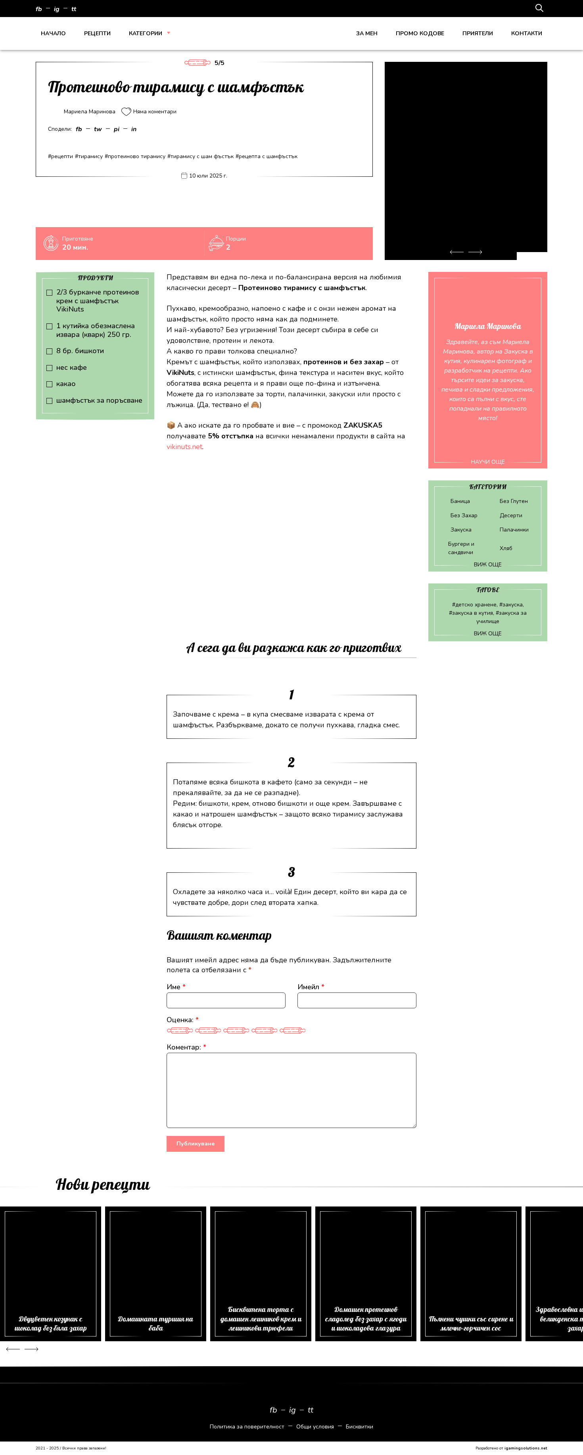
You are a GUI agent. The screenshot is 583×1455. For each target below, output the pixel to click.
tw (98, 129)
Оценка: (183, 1019)
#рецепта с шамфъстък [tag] (266, 156)
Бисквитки (359, 1426)
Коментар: (186, 1047)
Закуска (461, 529)
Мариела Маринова (89, 111)
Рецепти (97, 33)
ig (56, 9)
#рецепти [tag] (60, 156)
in (133, 129)
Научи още (488, 462)
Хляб (506, 548)
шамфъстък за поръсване (99, 400)
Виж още (488, 564)
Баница (460, 501)
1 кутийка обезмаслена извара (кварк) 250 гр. (95, 330)
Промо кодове (420, 33)
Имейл (310, 986)
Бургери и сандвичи (461, 548)
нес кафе (71, 367)
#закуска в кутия (471, 612)
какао (66, 384)
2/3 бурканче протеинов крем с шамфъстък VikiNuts (97, 301)
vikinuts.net (184, 446)
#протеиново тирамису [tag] (135, 156)
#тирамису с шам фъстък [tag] (200, 156)
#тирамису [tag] (89, 156)
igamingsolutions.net (525, 1448)
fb (39, 9)
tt (73, 9)
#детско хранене (474, 604)
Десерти (511, 515)
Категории (145, 33)
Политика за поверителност (247, 1426)
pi (116, 129)
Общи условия (315, 1426)
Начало (53, 33)
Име (176, 986)
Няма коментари (154, 112)
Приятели (477, 33)
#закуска (511, 604)
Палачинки (514, 529)
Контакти (526, 33)
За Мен (367, 33)
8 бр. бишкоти (80, 351)
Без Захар (464, 515)
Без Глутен (514, 501)
